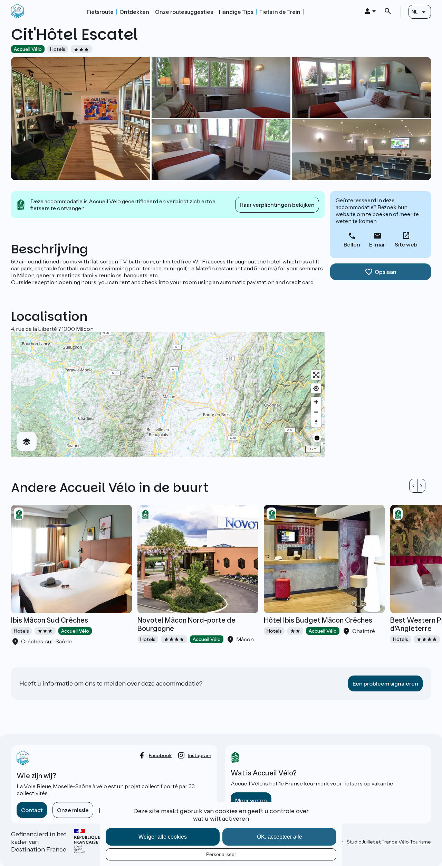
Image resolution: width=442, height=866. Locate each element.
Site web (406, 244)
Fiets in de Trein (279, 11)
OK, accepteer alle (279, 837)
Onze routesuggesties (184, 11)
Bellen (352, 244)
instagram (199, 755)
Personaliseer (221, 854)
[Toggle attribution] (317, 438)
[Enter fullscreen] (316, 375)
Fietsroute (100, 11)
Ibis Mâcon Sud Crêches (49, 620)
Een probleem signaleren (385, 683)
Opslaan (385, 271)
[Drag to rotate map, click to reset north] (316, 422)
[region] (168, 394)
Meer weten (251, 800)
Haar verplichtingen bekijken (277, 204)
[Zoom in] (316, 402)
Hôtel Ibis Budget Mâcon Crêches (318, 620)
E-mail (377, 244)
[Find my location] (316, 388)
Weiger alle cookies (162, 837)
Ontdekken (134, 11)
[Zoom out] (316, 412)
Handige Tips (236, 11)
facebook (160, 755)
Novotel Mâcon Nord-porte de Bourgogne (186, 624)
